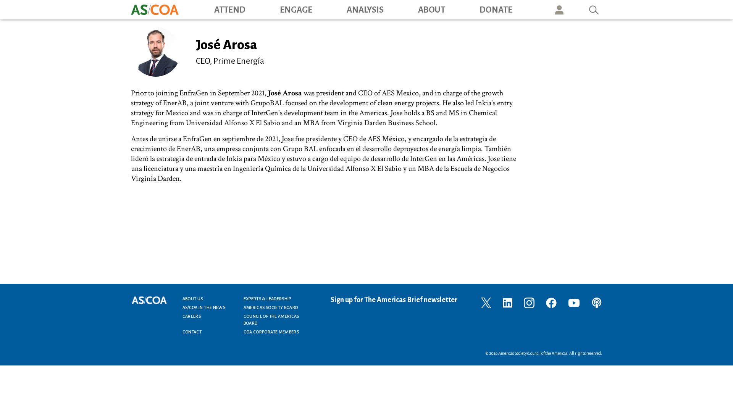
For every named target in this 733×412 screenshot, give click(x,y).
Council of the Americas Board (271, 319)
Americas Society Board (271, 307)
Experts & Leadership (267, 298)
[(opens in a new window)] (486, 302)
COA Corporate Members (271, 332)
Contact (192, 332)
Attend (229, 9)
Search (594, 9)
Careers (191, 316)
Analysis (365, 9)
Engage (296, 9)
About (431, 9)
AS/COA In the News (203, 307)
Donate (496, 9)
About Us (192, 298)
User (559, 9)
